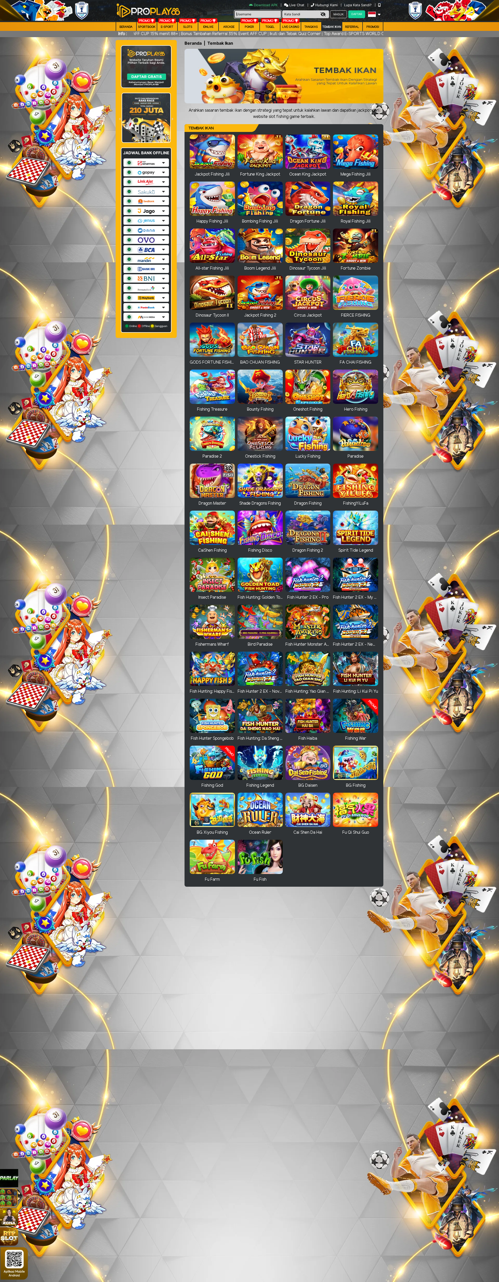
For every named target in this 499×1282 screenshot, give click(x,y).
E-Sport (167, 27)
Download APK (266, 5)
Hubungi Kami (326, 5)
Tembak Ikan (331, 27)
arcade (228, 27)
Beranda (126, 27)
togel (270, 27)
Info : (122, 33)
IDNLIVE (208, 27)
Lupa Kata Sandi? (358, 5)
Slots (187, 27)
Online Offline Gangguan (147, 326)
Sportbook (146, 27)
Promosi (372, 27)
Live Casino (290, 27)
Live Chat (296, 5)
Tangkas (311, 27)
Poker (249, 27)
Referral (352, 27)
